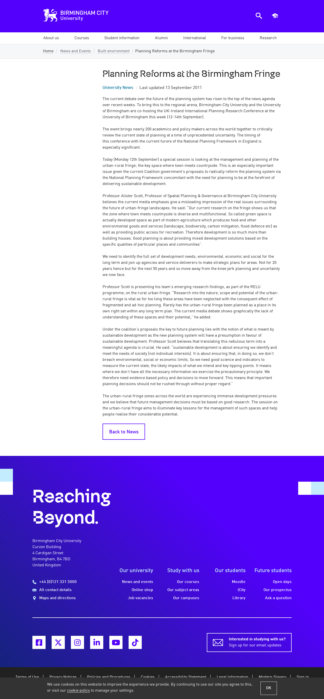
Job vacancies (140, 598)
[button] (51, 38)
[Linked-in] (96, 642)
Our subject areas (183, 590)
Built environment (114, 51)
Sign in (303, 677)
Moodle (239, 582)
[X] (58, 642)
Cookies (148, 677)
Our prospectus (278, 590)
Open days (282, 582)
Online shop (142, 590)
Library (239, 598)
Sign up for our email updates (257, 642)
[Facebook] (39, 642)
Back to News (123, 432)
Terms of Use (27, 677)
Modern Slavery (272, 677)
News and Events (75, 51)
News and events (137, 582)
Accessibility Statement (185, 677)
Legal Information (232, 677)
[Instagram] (77, 642)
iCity (242, 590)
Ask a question (278, 598)
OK (268, 688)
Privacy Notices (63, 677)
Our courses (188, 582)
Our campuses (186, 598)
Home (48, 51)
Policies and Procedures (108, 677)
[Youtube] (116, 642)
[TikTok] (135, 642)
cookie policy (78, 691)
